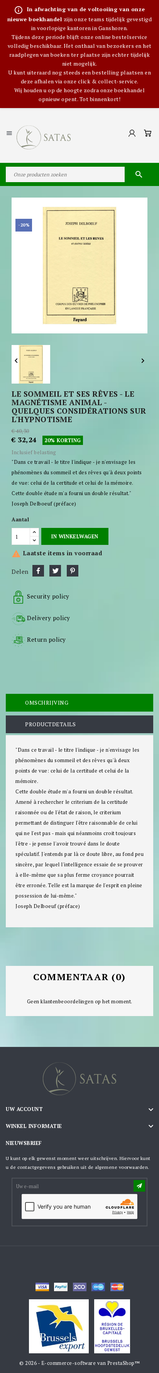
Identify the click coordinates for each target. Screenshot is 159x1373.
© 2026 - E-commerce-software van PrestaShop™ (79, 1362)
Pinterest (72, 571)
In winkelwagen (74, 536)
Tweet (55, 571)
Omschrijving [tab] (46, 702)
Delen (38, 571)
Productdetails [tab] (50, 724)
